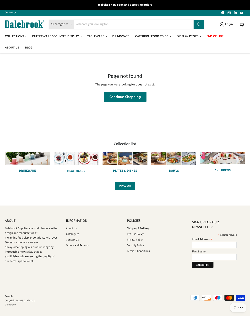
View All (125, 186)
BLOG (28, 47)
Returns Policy (135, 234)
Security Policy (135, 245)
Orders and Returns (77, 245)
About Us (71, 228)
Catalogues (72, 234)
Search (9, 296)
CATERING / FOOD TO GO (152, 36)
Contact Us (10, 12)
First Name (199, 251)
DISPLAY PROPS (188, 36)
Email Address (202, 239)
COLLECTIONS (15, 36)
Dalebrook (10, 304)
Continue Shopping (125, 96)
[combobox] (134, 24)
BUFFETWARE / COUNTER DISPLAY (56, 36)
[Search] (199, 24)
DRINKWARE (120, 36)
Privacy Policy (135, 240)
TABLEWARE (96, 36)
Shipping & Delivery (138, 228)
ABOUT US (12, 47)
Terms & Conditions (138, 251)
